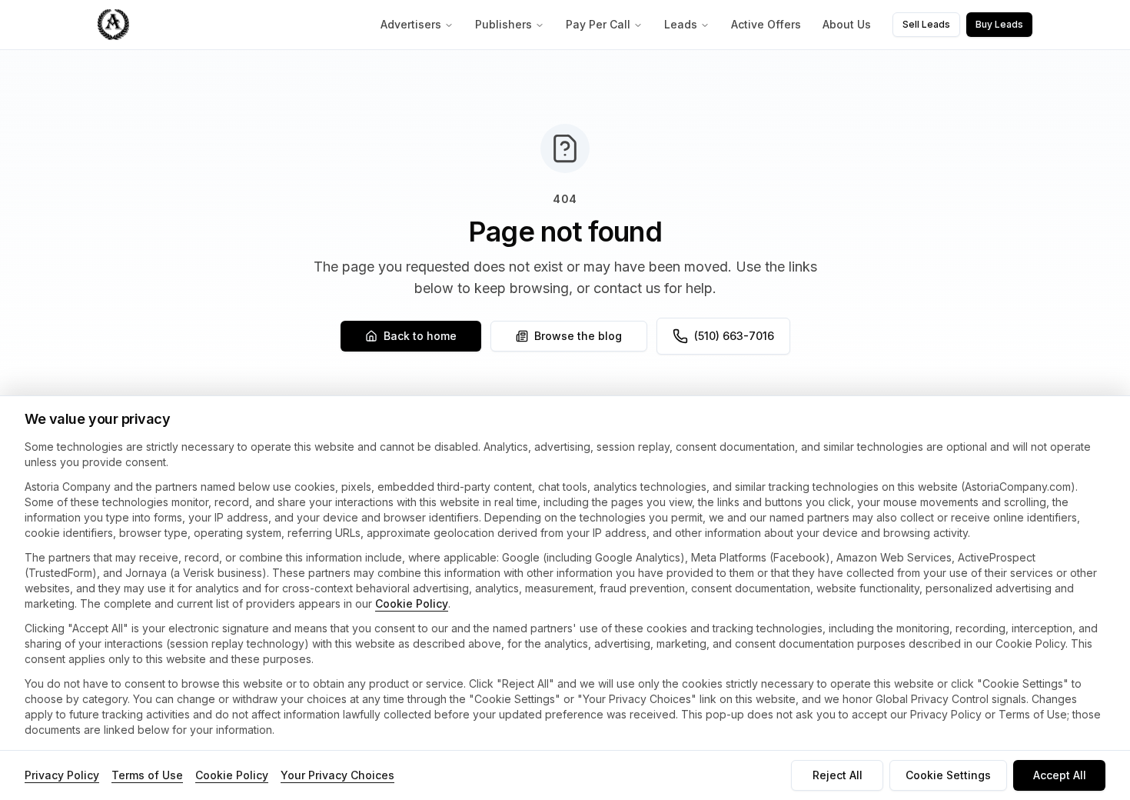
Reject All (837, 775)
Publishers (503, 24)
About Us (847, 24)
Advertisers (411, 24)
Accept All (1059, 775)
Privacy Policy (62, 775)
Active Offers (766, 24)
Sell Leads (926, 24)
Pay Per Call (598, 24)
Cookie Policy (411, 603)
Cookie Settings (948, 775)
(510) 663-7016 (734, 335)
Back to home (420, 335)
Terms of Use (147, 775)
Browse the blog (578, 335)
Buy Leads (999, 24)
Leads (680, 24)
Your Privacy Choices (337, 775)
